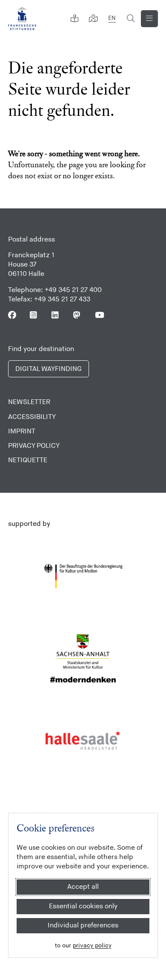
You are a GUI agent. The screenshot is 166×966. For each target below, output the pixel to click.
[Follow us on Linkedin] (56, 315)
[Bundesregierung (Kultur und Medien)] (83, 576)
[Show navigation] (149, 18)
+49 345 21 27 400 (73, 290)
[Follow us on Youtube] (99, 315)
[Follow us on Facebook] (12, 315)
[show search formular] (130, 18)
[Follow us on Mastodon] (77, 315)
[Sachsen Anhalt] (83, 658)
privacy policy (92, 945)
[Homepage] (22, 18)
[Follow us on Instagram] (34, 315)
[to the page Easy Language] (74, 18)
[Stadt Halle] (83, 740)
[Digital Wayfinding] (93, 18)
